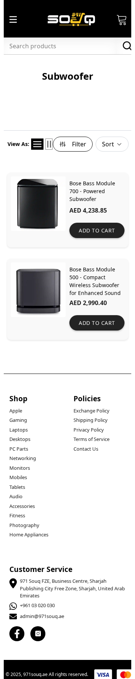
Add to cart (97, 230)
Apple (15, 410)
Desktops (19, 439)
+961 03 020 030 (37, 605)
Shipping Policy (91, 420)
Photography (24, 525)
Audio (15, 496)
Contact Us (86, 448)
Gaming (18, 420)
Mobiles (18, 477)
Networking (22, 458)
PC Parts (18, 448)
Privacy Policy (89, 429)
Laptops (18, 429)
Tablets (17, 487)
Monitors (19, 468)
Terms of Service (92, 439)
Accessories (22, 506)
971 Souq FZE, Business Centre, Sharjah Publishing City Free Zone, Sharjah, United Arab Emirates (72, 588)
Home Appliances (28, 534)
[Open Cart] (122, 19)
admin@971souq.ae (42, 616)
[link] (67, 210)
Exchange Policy (92, 410)
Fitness (17, 515)
